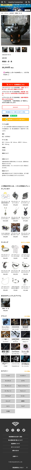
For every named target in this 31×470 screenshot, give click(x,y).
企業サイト (15, 456)
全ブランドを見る (25, 242)
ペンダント (23, 375)
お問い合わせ (15, 450)
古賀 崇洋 (12, 13)
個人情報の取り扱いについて (15, 440)
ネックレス (8, 380)
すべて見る (27, 316)
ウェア (23, 406)
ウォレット (23, 391)
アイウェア (8, 396)
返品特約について (15, 443)
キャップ (8, 401)
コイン (8, 406)
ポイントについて (15, 447)
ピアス (23, 380)
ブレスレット (8, 386)
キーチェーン (8, 391)
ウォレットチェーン (23, 386)
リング (8, 375)
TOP (2, 13)
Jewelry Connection (15, 2)
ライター (23, 396)
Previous (3, 30)
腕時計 (23, 401)
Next (28, 30)
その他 (8, 411)
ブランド (6, 13)
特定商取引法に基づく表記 (15, 436)
